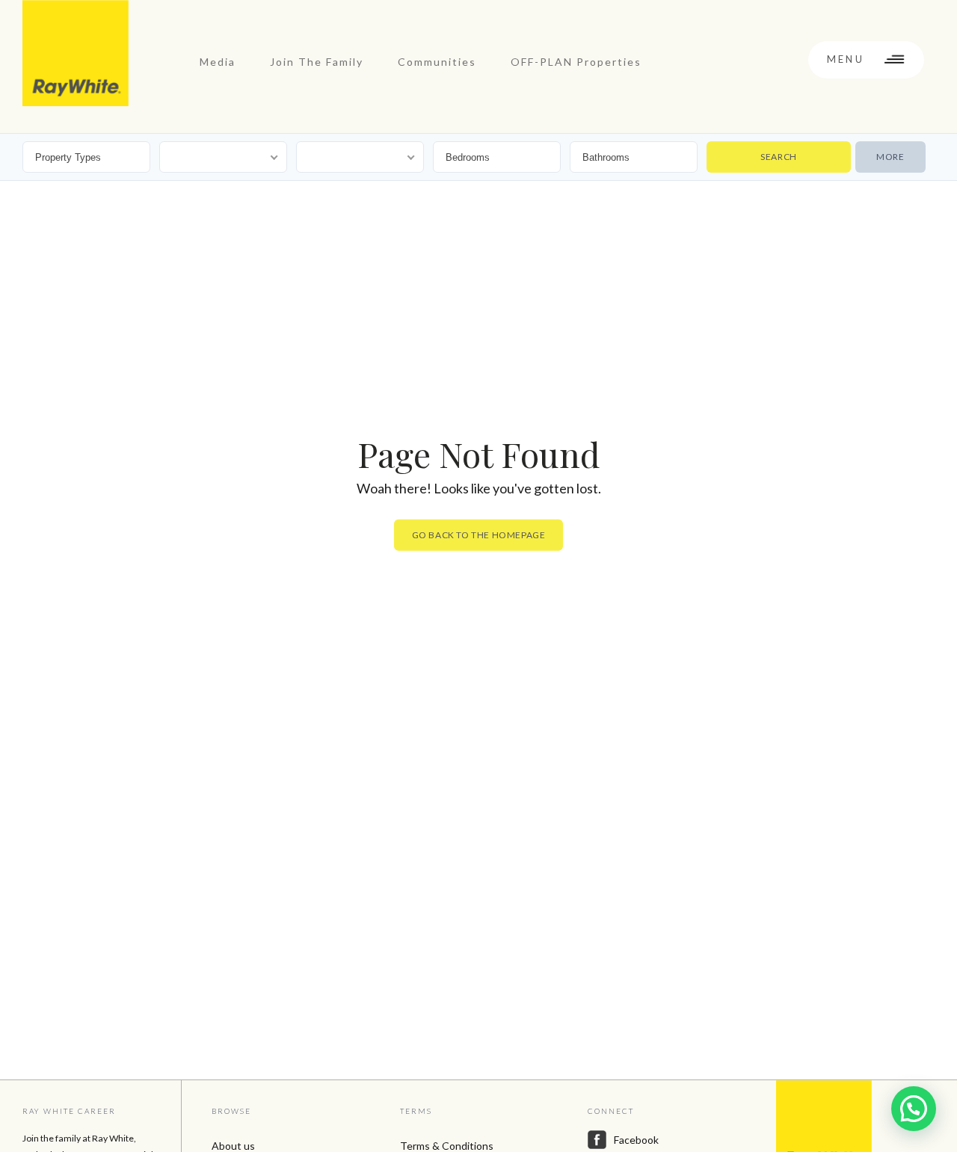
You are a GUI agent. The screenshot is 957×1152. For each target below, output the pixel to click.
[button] (913, 1108)
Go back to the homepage (479, 534)
